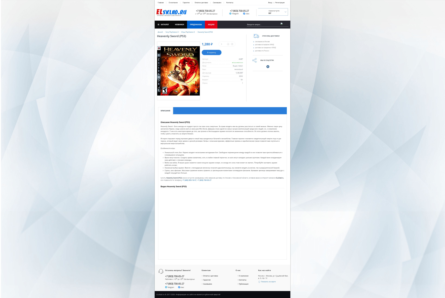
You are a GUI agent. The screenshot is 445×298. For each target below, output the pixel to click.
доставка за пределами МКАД (265, 47)
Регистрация (279, 3)
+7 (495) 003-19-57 (189, 180)
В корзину (211, 52)
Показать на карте (268, 281)
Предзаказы (196, 24)
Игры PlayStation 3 (188, 32)
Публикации (243, 284)
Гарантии (186, 3)
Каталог (164, 24)
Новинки (179, 24)
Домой (160, 32)
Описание (165, 111)
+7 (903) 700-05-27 (204, 180)
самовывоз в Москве (262, 41)
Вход (270, 3)
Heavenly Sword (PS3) (205, 32)
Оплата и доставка (201, 3)
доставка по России (262, 51)
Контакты (229, 3)
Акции (211, 24)
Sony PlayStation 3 (172, 32)
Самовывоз (217, 3)
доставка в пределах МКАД (264, 44)
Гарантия (207, 280)
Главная (161, 3)
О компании (173, 3)
